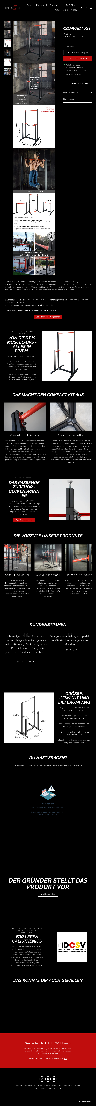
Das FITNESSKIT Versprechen (48, 317)
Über (57, 10)
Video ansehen (49, 894)
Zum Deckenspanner (24, 520)
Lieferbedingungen (71, 92)
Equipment (41, 5)
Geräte (30, 5)
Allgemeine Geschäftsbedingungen (48, 1088)
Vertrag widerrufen (85, 1102)
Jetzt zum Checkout (78, 58)
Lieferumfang (68, 99)
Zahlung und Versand (72, 1085)
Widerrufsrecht (57, 1085)
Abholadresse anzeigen (73, 74)
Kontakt (47, 1085)
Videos (73, 10)
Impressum (28, 1085)
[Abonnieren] (65, 1058)
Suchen (19, 1085)
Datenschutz (38, 1085)
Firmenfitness (56, 5)
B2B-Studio (71, 5)
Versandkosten (79, 37)
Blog (65, 10)
